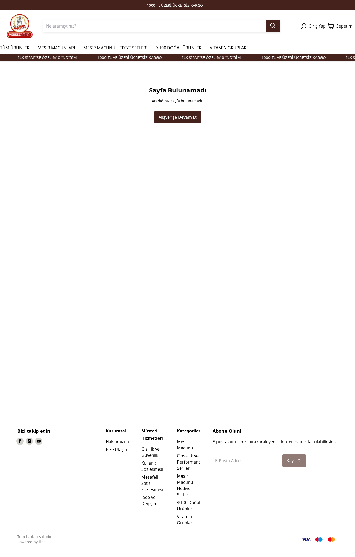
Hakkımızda (117, 442)
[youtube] (38, 441)
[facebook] (20, 441)
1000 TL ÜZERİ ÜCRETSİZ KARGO (175, 5)
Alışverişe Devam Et (178, 117)
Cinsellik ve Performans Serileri (189, 462)
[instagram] (29, 441)
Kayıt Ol (294, 461)
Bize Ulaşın (116, 449)
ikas (42, 541)
